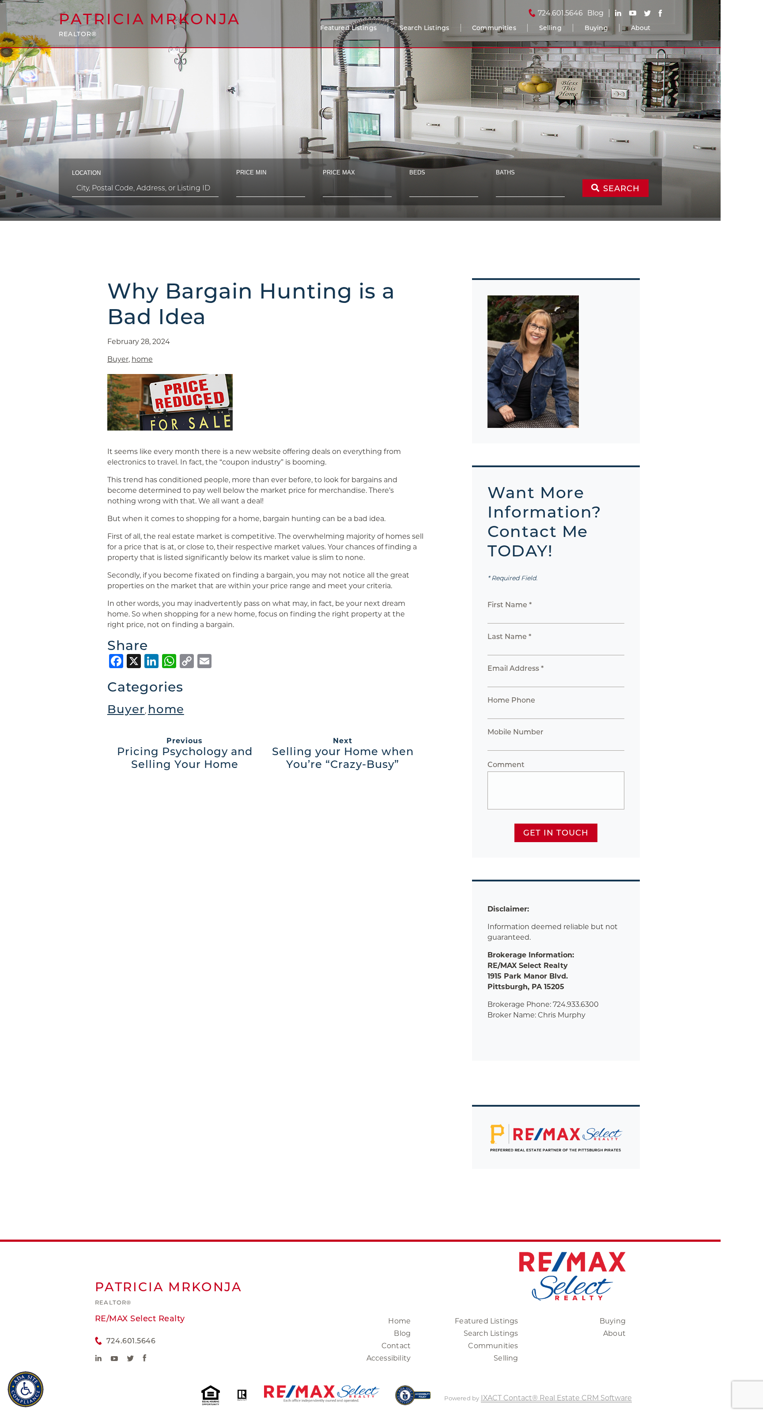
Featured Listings (348, 28)
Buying (596, 28)
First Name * (509, 605)
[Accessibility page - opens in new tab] (413, 1399)
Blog (402, 1333)
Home (399, 1321)
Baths (505, 172)
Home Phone (511, 700)
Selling (550, 28)
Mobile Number (515, 732)
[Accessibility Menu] (25, 1389)
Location (86, 173)
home (142, 359)
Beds (417, 172)
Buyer (117, 359)
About (641, 28)
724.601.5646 (560, 13)
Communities (494, 28)
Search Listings (424, 28)
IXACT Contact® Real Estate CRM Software (556, 1398)
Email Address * (515, 668)
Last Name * (509, 636)
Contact (396, 1346)
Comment (506, 764)
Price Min (251, 172)
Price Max (339, 172)
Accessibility (388, 1358)
